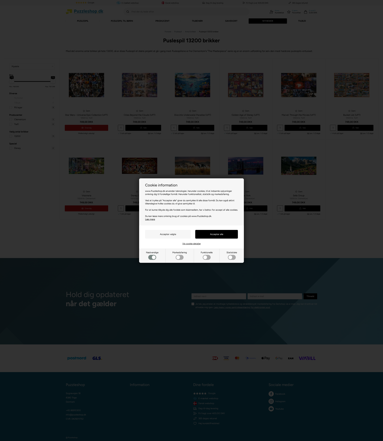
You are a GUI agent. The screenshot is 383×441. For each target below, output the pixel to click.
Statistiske (232, 252)
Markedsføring (179, 252)
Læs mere (150, 219)
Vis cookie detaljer (191, 243)
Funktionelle (207, 252)
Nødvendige (152, 252)
